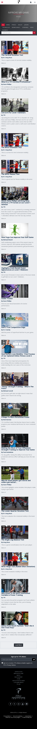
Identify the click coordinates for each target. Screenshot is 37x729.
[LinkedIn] (26, 704)
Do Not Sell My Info (27, 717)
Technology (6, 27)
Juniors (26, 25)
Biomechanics (16, 27)
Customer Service (18, 682)
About (18, 675)
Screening (25, 27)
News (31, 27)
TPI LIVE (18, 684)
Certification (18, 671)
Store (18, 679)
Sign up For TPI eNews (18, 656)
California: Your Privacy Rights (12, 717)
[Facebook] (10, 704)
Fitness (14, 25)
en (35, 2)
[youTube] (22, 704)
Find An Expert (18, 677)
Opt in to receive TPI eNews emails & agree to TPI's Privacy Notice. (17, 664)
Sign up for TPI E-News (18, 680)
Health (20, 25)
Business (5, 30)
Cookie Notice (28, 716)
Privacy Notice (7, 716)
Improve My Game (18, 673)
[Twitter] (14, 704)
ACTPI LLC (16, 712)
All (3, 25)
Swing (8, 25)
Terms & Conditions (18, 716)
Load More (18, 645)
